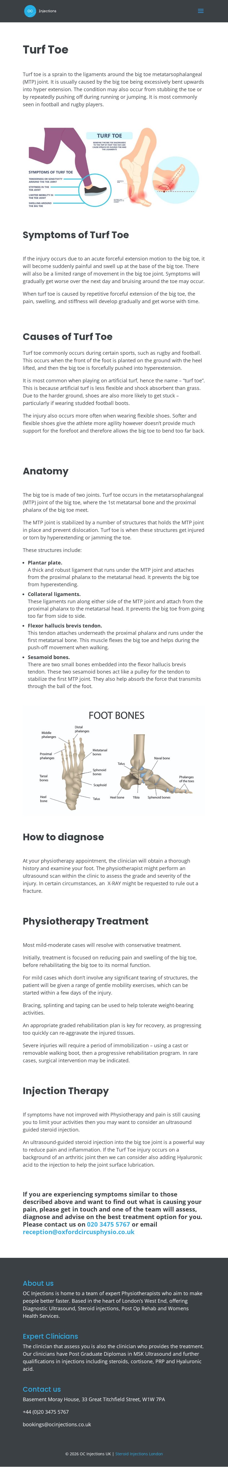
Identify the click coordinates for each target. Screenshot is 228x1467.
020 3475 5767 (109, 1224)
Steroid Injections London (139, 1453)
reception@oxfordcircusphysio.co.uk (79, 1231)
